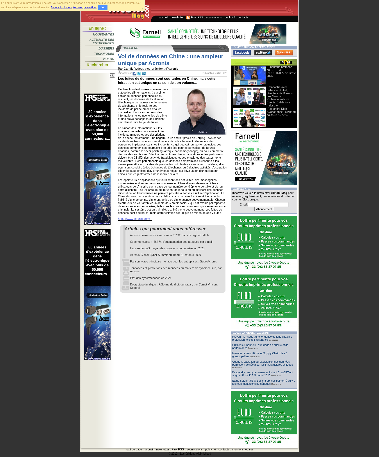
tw (139, 73)
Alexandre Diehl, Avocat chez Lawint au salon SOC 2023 (281, 112)
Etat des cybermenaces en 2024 (150, 278)
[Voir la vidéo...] (249, 84)
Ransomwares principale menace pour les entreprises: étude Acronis (173, 261)
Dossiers (106, 48)
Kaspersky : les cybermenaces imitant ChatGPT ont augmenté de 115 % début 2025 (262, 374)
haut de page (133, 449)
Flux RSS (196, 17)
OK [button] (103, 7)
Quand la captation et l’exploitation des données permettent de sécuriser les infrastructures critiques (262, 363)
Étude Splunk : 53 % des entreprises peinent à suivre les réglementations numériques (263, 382)
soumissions (214, 17)
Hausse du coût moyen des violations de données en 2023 (167, 248)
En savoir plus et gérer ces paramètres (74, 7)
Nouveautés (103, 34)
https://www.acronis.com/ (134, 218)
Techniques (104, 53)
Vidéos (108, 59)
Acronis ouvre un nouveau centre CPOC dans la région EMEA (169, 235)
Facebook (242, 52)
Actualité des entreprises (101, 41)
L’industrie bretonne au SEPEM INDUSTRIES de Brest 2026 (281, 71)
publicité (230, 17)
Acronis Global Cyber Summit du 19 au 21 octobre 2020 (165, 255)
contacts (243, 17)
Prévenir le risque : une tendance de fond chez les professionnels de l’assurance (262, 338)
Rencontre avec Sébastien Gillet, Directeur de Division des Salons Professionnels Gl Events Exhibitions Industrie (280, 96)
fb (134, 73)
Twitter (263, 52)
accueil (163, 17)
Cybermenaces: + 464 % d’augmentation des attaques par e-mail (171, 241)
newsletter (177, 17)
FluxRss (284, 52)
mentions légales (243, 449)
